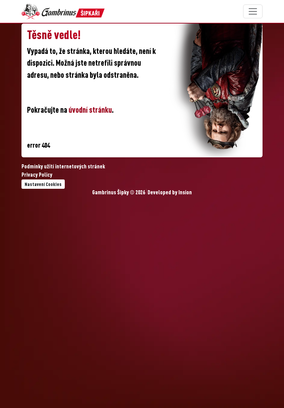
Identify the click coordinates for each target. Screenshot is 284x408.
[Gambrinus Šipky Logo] (63, 11)
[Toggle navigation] (253, 11)
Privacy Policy (36, 175)
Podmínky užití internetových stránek (63, 167)
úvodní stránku (90, 110)
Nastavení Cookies (43, 184)
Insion (185, 193)
